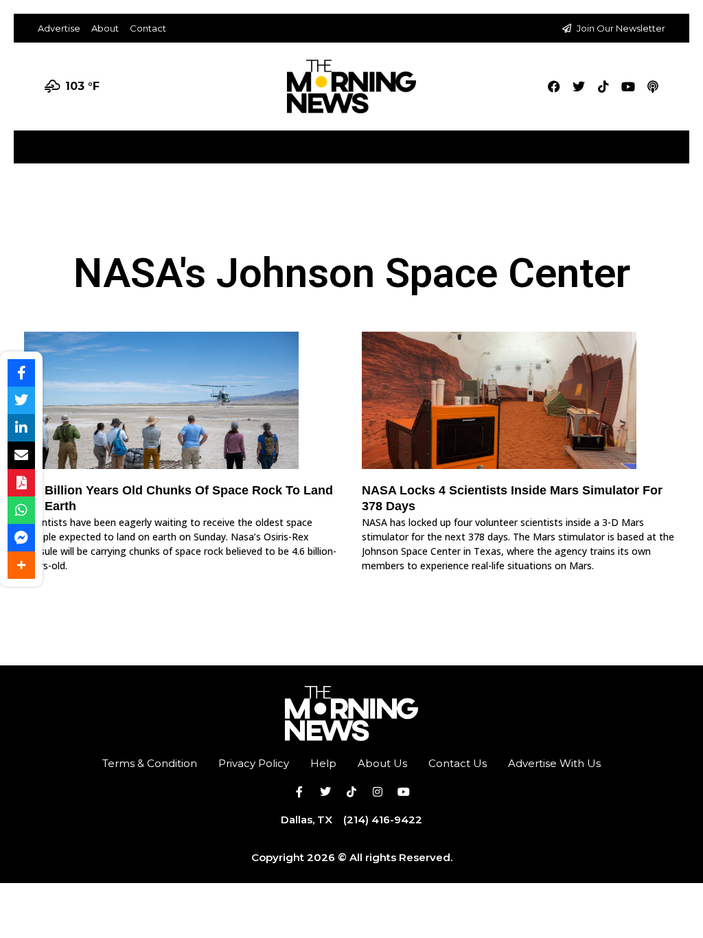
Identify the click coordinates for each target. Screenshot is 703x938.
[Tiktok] (603, 86)
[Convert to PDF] (21, 482)
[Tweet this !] (21, 400)
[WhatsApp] (21, 510)
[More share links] (21, 565)
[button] (678, 141)
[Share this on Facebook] (21, 373)
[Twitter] (578, 86)
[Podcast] (653, 86)
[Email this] (21, 455)
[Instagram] (377, 791)
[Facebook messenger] (21, 537)
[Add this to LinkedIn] (21, 428)
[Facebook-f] (299, 791)
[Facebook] (554, 86)
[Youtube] (628, 86)
